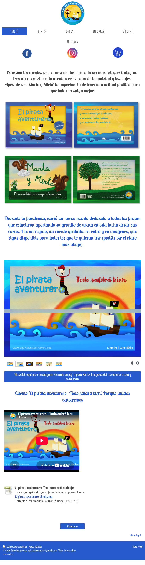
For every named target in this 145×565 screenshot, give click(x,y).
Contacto (72, 526)
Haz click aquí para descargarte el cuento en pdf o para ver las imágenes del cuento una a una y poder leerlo (72, 376)
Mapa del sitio (35, 546)
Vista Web (137, 546)
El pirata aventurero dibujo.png (34, 496)
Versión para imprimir (17, 546)
